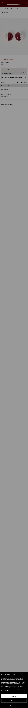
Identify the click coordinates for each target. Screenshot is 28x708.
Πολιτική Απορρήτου (5, 690)
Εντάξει (14, 696)
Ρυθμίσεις (14, 701)
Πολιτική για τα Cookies (11, 689)
